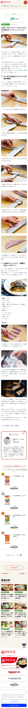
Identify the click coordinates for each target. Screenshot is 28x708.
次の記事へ (22, 573)
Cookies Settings (14, 701)
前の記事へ (6, 573)
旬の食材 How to (7, 5)
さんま (12, 5)
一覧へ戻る (13, 568)
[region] (14, 699)
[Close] (26, 692)
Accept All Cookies (14, 705)
